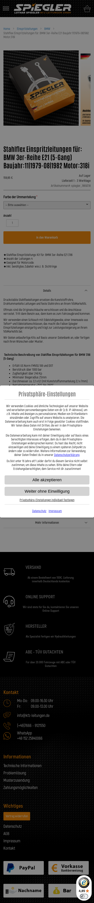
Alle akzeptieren (47, 480)
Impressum (55, 511)
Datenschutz (39, 511)
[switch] (84, 896)
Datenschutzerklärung (66, 455)
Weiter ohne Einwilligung (47, 491)
